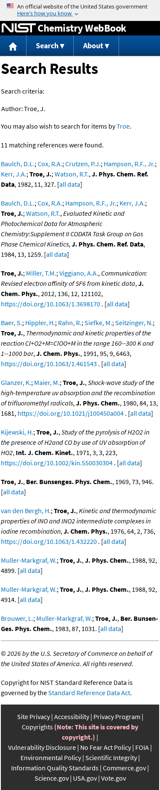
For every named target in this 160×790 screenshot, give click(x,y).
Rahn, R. (69, 322)
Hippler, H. (40, 322)
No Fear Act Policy (105, 747)
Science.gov (52, 778)
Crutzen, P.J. (83, 163)
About (93, 45)
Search (47, 45)
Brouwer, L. (17, 618)
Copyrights (37, 726)
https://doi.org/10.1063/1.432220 (49, 541)
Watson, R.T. (72, 174)
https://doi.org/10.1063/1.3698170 (50, 304)
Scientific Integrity (111, 757)
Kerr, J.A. (13, 174)
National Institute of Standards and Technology (19, 28)
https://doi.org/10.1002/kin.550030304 (57, 462)
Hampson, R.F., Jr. (129, 163)
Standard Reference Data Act (89, 692)
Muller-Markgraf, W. (29, 560)
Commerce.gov (124, 768)
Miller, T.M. (41, 273)
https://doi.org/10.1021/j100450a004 (70, 413)
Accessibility (71, 716)
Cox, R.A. (50, 163)
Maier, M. (47, 382)
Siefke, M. (98, 322)
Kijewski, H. (17, 432)
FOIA (142, 747)
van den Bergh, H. (26, 510)
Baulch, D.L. (18, 163)
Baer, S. (11, 322)
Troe (123, 126)
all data (69, 184)
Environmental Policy (50, 757)
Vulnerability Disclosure (42, 747)
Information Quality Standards (55, 768)
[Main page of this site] (13, 45)
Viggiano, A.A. (78, 273)
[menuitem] (13, 45)
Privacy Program (116, 716)
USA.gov (85, 778)
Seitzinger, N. (134, 322)
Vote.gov (113, 778)
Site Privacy (33, 716)
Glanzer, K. (16, 382)
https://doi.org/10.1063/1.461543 (49, 363)
